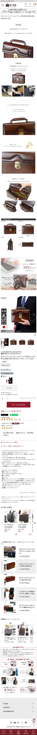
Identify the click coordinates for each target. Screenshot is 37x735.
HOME (2, 497)
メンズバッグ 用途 (18, 497)
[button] (2, 523)
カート (34, 5)
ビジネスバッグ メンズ (29, 497)
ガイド (11, 733)
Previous (3, 315)
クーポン (4, 733)
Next (34, 315)
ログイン (30, 6)
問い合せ (26, 733)
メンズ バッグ (9, 497)
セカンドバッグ (6, 498)
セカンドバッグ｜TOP (26, 492)
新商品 (18, 733)
